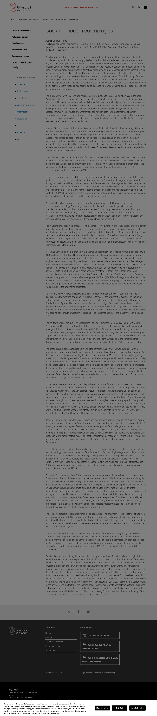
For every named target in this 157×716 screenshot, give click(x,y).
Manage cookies (102, 708)
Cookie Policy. (54, 713)
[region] (78, 708)
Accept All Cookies (137, 708)
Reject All (119, 708)
